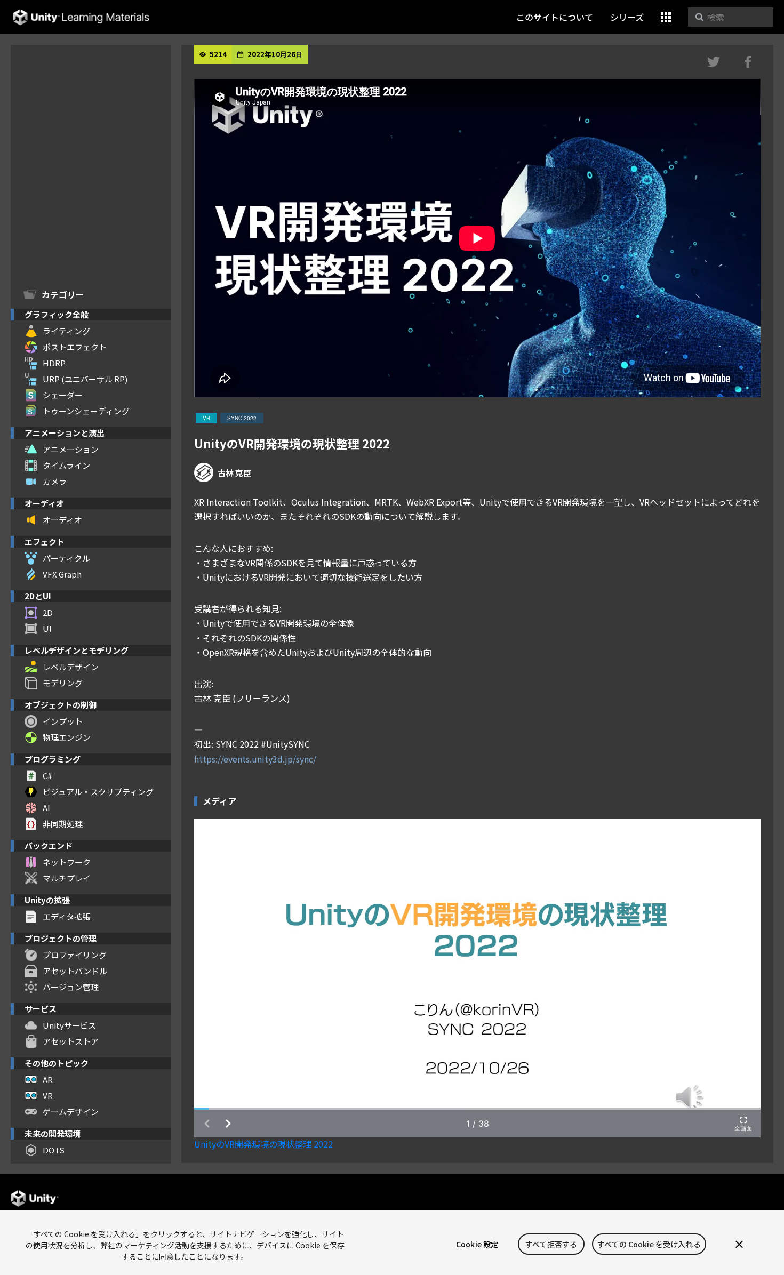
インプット (63, 721)
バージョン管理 (71, 986)
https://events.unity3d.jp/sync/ (255, 758)
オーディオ (62, 519)
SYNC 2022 (242, 418)
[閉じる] (739, 1244)
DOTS (54, 1150)
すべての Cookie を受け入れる (649, 1244)
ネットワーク (67, 862)
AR (48, 1079)
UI (47, 628)
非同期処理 (63, 823)
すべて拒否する (551, 1244)
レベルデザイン (71, 666)
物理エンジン (67, 737)
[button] (665, 17)
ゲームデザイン (71, 1111)
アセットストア (71, 1041)
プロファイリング (75, 954)
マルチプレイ (67, 878)
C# (47, 775)
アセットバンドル (75, 970)
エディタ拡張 (66, 916)
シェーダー (63, 394)
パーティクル (66, 558)
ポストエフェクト (75, 346)
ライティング (66, 330)
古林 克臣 (234, 472)
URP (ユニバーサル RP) (85, 378)
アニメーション (71, 449)
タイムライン (66, 465)
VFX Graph (62, 574)
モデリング (63, 682)
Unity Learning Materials (81, 17)
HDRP (54, 362)
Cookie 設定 (477, 1244)
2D (48, 612)
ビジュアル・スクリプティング (98, 791)
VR (48, 1095)
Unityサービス (69, 1025)
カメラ (55, 481)
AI (46, 807)
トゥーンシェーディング (86, 410)
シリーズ (627, 17)
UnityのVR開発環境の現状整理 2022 (263, 1143)
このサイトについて (554, 17)
